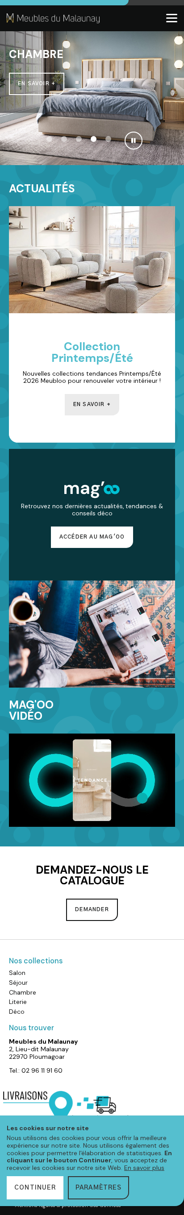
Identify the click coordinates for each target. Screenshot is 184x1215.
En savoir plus (144, 1168)
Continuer (35, 1188)
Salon (17, 973)
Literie (18, 1002)
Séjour (18, 983)
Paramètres (98, 1188)
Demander (92, 909)
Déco (17, 1012)
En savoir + (36, 83)
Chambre (22, 992)
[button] (49, 139)
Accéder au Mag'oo (92, 537)
